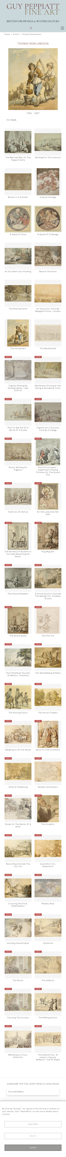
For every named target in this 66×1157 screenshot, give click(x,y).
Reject (33, 1136)
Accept (33, 1148)
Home (7, 34)
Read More (33, 1124)
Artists (16, 34)
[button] (31, 28)
